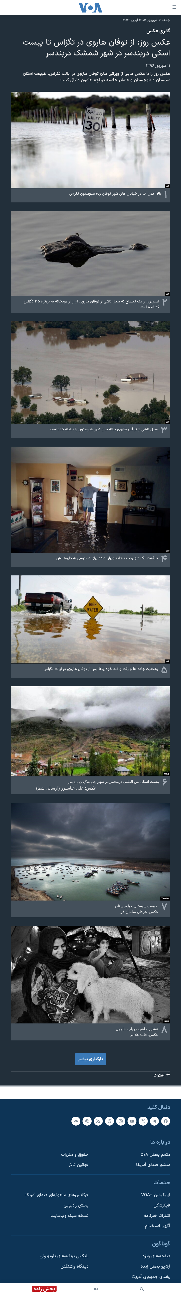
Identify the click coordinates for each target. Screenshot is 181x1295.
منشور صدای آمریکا (153, 1165)
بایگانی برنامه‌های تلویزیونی (64, 1256)
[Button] (161, 1076)
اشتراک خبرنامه (157, 1216)
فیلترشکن (161, 1205)
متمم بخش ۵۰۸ (155, 1155)
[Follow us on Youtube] (132, 1121)
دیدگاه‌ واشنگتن (74, 1266)
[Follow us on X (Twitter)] (143, 1121)
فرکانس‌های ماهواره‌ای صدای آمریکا (56, 1195)
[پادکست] (86, 1121)
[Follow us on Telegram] (154, 1121)
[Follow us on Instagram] (120, 1121)
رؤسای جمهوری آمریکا (151, 1277)
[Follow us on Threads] (109, 1121)
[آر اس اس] (98, 1121)
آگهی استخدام (157, 1226)
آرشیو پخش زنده (155, 1266)
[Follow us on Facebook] (165, 1121)
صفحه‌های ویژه (156, 1256)
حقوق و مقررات (74, 1155)
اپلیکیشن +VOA (155, 1195)
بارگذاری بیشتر (90, 1059)
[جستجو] (142, 1289)
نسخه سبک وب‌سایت (69, 1216)
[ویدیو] (96, 1289)
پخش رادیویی (76, 1205)
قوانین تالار (78, 1165)
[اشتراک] (75, 1121)
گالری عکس (158, 31)
